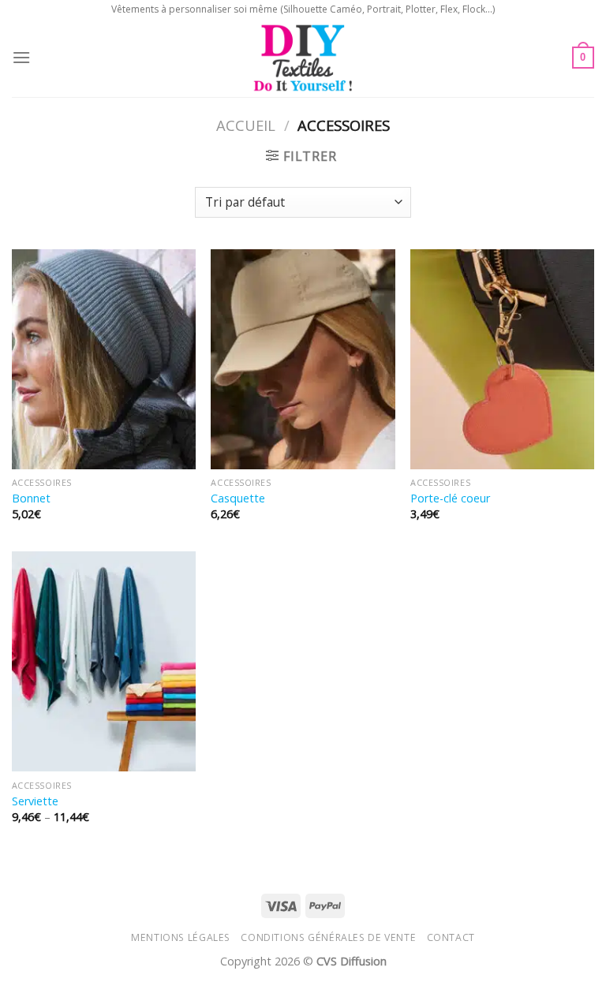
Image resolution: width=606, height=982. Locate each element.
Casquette (238, 498)
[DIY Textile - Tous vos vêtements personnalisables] (303, 57)
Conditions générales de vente (328, 937)
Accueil (245, 125)
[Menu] (21, 57)
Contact (451, 937)
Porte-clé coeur (450, 498)
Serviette (35, 801)
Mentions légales (180, 937)
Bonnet (31, 498)
